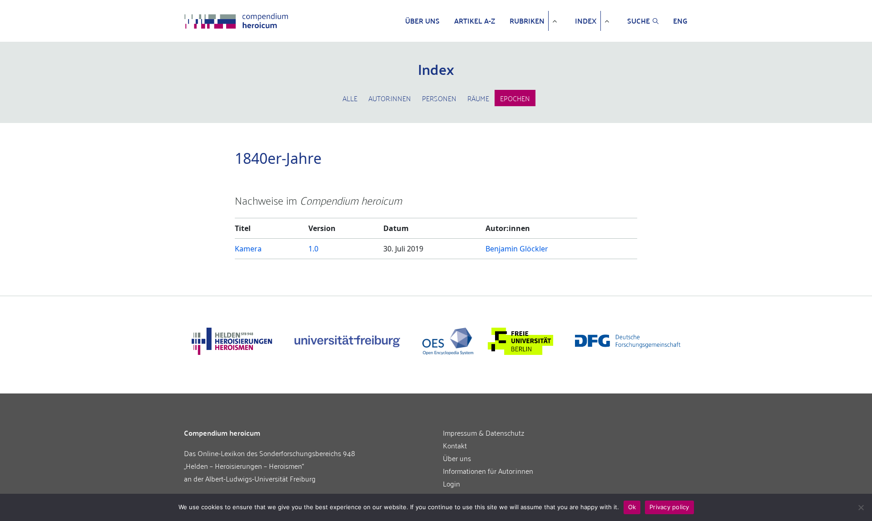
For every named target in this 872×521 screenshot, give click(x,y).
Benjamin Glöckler (517, 249)
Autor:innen (389, 98)
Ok (632, 507)
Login (451, 483)
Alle (349, 98)
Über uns (422, 21)
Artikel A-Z (474, 21)
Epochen (515, 98)
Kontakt (455, 445)
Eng (680, 21)
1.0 (313, 249)
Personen (439, 98)
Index (586, 21)
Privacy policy (669, 507)
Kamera (248, 249)
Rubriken (527, 21)
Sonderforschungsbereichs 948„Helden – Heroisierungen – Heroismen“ (269, 459)
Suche (638, 21)
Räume (478, 98)
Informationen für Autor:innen (488, 470)
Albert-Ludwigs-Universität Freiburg (260, 478)
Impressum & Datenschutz (484, 432)
